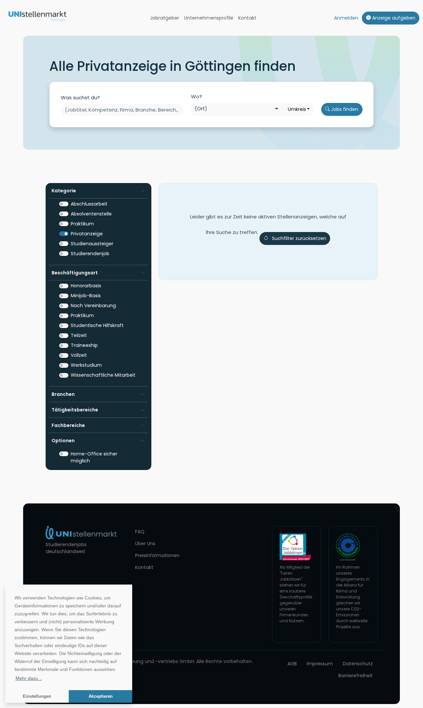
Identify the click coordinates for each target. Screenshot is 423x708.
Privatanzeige (87, 233)
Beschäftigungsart (75, 272)
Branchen (63, 394)
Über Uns (145, 543)
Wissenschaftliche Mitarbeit (103, 375)
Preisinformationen (157, 555)
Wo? (196, 96)
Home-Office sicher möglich (94, 457)
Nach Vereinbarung (93, 305)
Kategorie (64, 190)
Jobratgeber (164, 18)
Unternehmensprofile (208, 18)
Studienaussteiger (92, 243)
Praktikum (82, 223)
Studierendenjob (90, 253)
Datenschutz (358, 663)
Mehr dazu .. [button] (29, 678)
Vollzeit (79, 355)
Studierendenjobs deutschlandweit (66, 548)
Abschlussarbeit (89, 204)
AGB (292, 663)
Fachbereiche (68, 425)
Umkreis (297, 109)
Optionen (63, 440)
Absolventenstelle (91, 214)
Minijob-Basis (86, 295)
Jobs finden (344, 109)
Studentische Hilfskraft (97, 325)
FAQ (139, 531)
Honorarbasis (86, 285)
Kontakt (247, 18)
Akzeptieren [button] (101, 696)
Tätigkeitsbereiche (75, 409)
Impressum (320, 663)
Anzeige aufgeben (393, 18)
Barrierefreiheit (355, 675)
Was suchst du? (80, 97)
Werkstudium (86, 365)
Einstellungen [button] (37, 696)
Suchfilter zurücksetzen (299, 238)
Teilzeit (79, 335)
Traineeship (84, 345)
